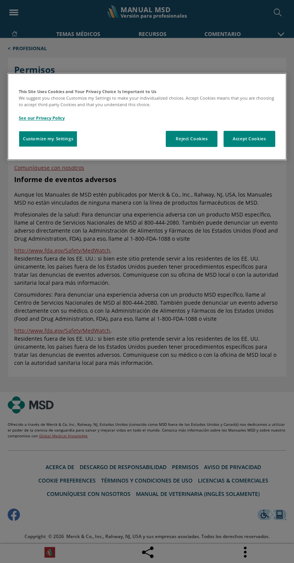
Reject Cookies (191, 138)
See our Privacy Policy (42, 118)
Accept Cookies (249, 138)
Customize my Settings (48, 138)
